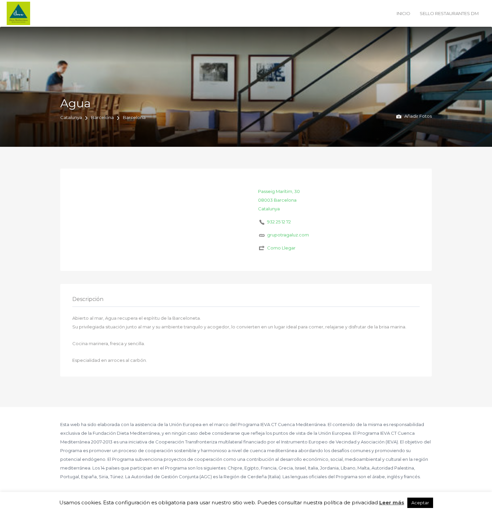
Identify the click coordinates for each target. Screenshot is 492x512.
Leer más (391, 502)
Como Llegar (281, 247)
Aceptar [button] (420, 502)
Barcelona (102, 117)
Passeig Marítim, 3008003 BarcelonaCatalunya (279, 200)
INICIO (403, 13)
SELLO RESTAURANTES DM (449, 13)
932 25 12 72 (279, 221)
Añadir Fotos (417, 116)
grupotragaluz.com (288, 234)
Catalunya (71, 117)
